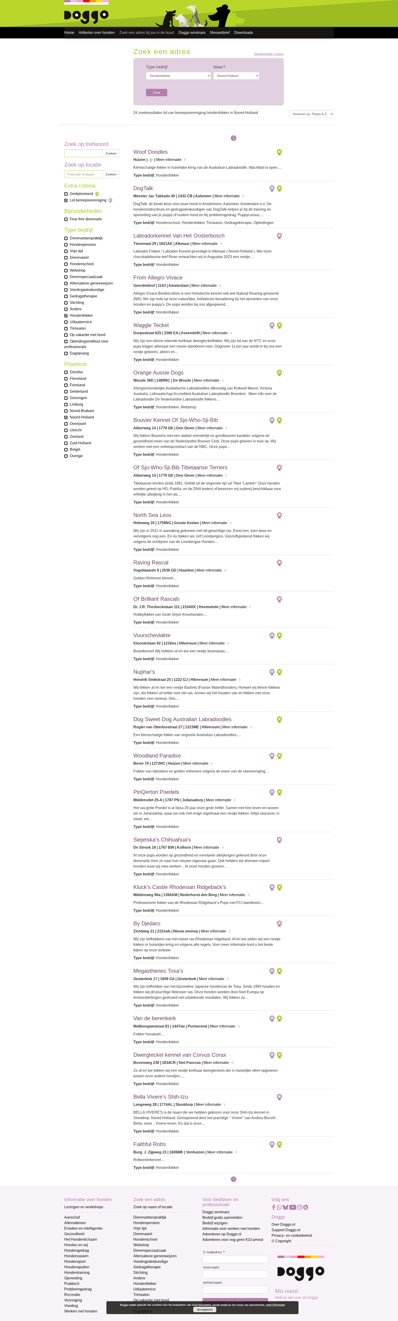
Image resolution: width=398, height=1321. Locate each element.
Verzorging (73, 1300)
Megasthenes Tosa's (158, 971)
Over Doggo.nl (283, 1224)
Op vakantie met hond (151, 1300)
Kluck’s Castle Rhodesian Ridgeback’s (179, 887)
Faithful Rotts (149, 1144)
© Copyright (281, 1241)
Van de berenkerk (154, 1018)
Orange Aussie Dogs (158, 372)
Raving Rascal (150, 562)
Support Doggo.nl (286, 1230)
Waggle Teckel (151, 325)
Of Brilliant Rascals (156, 599)
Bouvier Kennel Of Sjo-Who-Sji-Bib (175, 420)
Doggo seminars (192, 33)
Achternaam (212, 1282)
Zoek (156, 92)
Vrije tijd (139, 1228)
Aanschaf (72, 1217)
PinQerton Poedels (156, 792)
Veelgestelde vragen (269, 54)
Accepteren (205, 1309)
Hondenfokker (144, 1284)
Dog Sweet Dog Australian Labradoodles (182, 719)
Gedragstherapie (147, 1267)
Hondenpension (146, 1223)
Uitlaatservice (144, 1289)
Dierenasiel (142, 1234)
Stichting (140, 1273)
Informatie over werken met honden (231, 1229)
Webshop (141, 1245)
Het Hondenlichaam (80, 1239)
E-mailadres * (214, 1252)
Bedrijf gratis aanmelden (222, 1217)
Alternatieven (75, 1223)
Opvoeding (73, 1278)
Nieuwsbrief (220, 33)
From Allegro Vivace (157, 277)
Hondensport (74, 1261)
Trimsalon (141, 1295)
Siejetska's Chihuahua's (162, 839)
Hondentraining (77, 1273)
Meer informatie (168, 160)
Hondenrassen (76, 1256)
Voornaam (211, 1267)
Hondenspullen (76, 1267)
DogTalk (143, 188)
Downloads (243, 33)
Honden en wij (76, 1245)
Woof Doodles (150, 152)
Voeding (71, 1306)
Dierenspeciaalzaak (149, 1250)
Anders (139, 1278)
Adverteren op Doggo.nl (221, 1234)
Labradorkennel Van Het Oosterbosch (179, 235)
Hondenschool (145, 1239)
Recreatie (72, 1295)
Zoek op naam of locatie (153, 1207)
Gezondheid (74, 1234)
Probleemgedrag (78, 1289)
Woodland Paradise (157, 755)
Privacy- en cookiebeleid (292, 1235)
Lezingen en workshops (83, 1207)
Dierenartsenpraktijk (149, 1217)
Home (69, 33)
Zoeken (111, 153)
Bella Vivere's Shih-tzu (160, 1097)
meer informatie (275, 1304)
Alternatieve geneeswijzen (155, 1256)
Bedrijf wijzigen (215, 1223)
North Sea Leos (152, 515)
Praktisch (71, 1284)
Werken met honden (80, 1311)
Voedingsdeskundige (150, 1261)
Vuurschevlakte (151, 635)
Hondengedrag (76, 1250)
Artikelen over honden (97, 33)
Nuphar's (144, 672)
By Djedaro (146, 923)
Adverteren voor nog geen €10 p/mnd (232, 1240)
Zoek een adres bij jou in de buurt (146, 33)
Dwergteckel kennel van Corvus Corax (179, 1055)
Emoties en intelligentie (83, 1228)
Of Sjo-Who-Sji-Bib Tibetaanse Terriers (180, 467)
